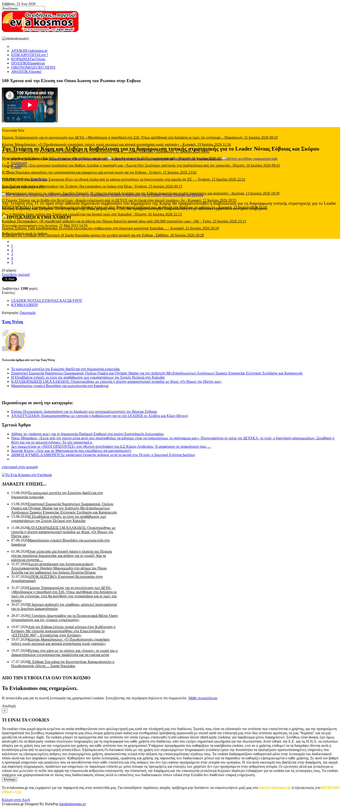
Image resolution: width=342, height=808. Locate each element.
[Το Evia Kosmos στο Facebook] (171, 475)
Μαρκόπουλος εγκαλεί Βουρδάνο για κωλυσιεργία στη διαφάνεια (59, 386)
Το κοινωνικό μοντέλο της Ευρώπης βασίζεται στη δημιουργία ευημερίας (65, 369)
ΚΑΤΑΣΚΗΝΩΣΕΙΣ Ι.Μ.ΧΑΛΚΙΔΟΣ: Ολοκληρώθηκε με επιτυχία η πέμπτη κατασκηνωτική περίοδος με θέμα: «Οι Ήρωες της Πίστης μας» (116, 382)
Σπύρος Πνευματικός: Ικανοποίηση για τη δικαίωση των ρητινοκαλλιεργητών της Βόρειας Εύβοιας (84, 412)
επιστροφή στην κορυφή (20, 467)
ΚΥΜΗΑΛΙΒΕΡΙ (24, 305)
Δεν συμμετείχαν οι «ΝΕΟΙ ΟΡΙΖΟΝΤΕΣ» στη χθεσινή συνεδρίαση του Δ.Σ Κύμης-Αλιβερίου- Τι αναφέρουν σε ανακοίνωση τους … (111, 446)
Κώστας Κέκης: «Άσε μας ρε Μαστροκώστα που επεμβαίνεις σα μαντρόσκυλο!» (71, 451)
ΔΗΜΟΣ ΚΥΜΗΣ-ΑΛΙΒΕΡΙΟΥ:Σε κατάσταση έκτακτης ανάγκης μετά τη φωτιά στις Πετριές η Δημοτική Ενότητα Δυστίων (103, 455)
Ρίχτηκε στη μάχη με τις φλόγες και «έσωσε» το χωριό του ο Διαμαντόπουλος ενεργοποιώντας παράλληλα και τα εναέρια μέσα (64, 653)
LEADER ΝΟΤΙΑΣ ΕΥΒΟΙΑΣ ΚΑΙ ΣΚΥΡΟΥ (46, 301)
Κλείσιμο (9, 779)
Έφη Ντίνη (39, 179)
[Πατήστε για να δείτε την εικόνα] (102, 195)
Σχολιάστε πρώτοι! (16, 274)
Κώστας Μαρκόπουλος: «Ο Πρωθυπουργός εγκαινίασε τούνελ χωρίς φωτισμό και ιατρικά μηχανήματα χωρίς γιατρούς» (60, 641)
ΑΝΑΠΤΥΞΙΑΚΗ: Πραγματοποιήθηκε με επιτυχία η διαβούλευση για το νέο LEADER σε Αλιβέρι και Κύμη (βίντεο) (99, 416)
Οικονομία (27, 313)
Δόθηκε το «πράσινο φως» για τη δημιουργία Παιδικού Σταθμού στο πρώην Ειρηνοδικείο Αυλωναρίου (87, 434)
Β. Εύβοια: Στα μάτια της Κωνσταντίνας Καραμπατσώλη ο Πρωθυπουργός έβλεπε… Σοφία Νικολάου (62, 664)
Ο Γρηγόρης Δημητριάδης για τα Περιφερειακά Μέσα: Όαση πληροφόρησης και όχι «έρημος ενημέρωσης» (64, 618)
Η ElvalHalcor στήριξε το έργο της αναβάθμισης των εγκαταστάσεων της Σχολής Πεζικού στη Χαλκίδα (87, 377)
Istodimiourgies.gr (72, 804)
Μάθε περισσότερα (202, 698)
